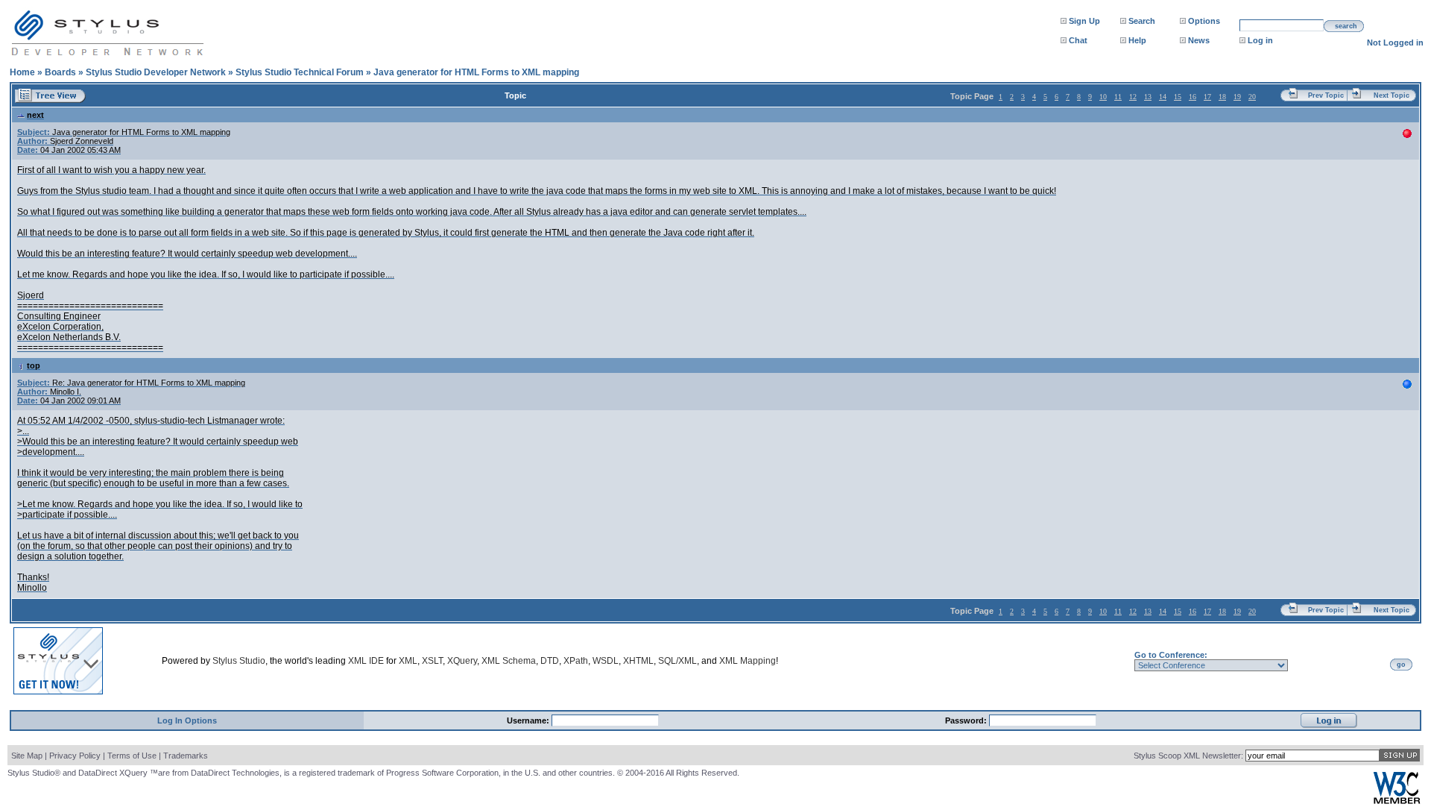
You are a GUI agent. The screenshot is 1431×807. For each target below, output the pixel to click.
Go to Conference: (1170, 654)
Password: (967, 720)
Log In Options (187, 720)
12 (1133, 96)
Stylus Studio (238, 661)
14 (1162, 96)
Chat (1078, 40)
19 (1237, 96)
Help (1137, 40)
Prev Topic (1326, 95)
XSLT (432, 661)
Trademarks (185, 755)
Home (22, 72)
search (1346, 26)
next (35, 114)
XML (408, 661)
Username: (529, 720)
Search (1141, 20)
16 (1192, 96)
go (1401, 664)
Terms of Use (132, 755)
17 (1207, 96)
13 (1148, 96)
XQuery (462, 661)
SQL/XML (677, 661)
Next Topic (1391, 95)
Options (1204, 20)
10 (1103, 96)
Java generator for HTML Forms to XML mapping (476, 72)
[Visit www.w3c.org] (1397, 800)
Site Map (26, 755)
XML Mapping (747, 661)
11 (1118, 96)
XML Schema (508, 661)
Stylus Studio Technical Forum (300, 72)
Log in (1260, 40)
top (33, 365)
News (1199, 40)
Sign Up (1084, 20)
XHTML (638, 661)
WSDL (606, 661)
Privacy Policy (75, 755)
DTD (549, 661)
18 (1222, 96)
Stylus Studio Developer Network (156, 72)
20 (1252, 96)
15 (1177, 96)
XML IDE (366, 661)
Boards (60, 72)
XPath (575, 661)
